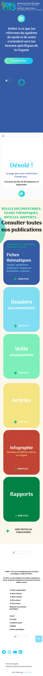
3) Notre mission (16, 597)
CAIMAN (13, 626)
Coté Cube (27, 672)
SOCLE (12, 616)
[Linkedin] (20, 652)
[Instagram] (9, 652)
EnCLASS (13, 619)
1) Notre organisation (18, 590)
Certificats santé (16, 623)
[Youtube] (15, 652)
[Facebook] (4, 652)
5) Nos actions (15, 603)
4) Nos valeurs (15, 600)
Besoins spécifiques (17, 629)
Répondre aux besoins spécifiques (18, 608)
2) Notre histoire (16, 593)
